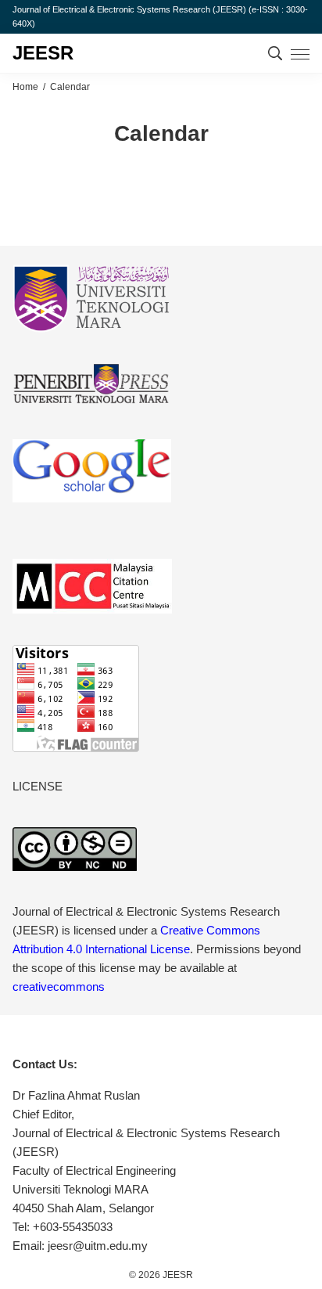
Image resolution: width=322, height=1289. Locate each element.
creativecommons (59, 986)
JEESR (43, 52)
